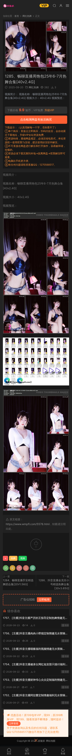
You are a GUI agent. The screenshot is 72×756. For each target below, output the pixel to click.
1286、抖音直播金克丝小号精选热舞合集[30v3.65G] (54, 584)
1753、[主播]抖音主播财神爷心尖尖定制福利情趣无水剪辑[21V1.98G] (35, 680)
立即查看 (13, 723)
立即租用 (44, 599)
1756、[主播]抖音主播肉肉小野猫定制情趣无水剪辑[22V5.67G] (34, 634)
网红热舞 (34, 87)
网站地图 (50, 740)
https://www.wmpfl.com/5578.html (28, 524)
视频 (22, 558)
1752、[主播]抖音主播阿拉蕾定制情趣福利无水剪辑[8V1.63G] (34, 696)
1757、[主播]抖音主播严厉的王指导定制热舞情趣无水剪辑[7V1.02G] (35, 618)
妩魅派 (41, 740)
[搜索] (54, 5)
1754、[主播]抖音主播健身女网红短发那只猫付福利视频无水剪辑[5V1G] (35, 665)
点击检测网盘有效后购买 (36, 119)
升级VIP (49, 110)
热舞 (13, 558)
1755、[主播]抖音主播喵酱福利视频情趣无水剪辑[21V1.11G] (33, 649)
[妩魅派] (8, 5)
